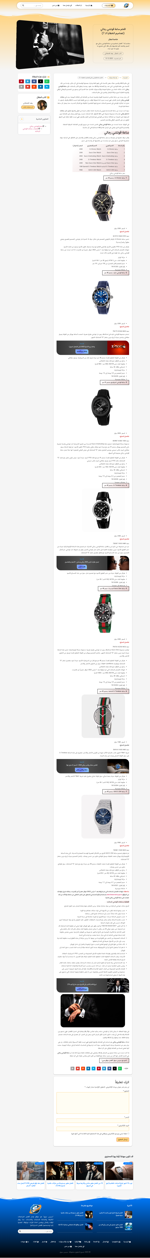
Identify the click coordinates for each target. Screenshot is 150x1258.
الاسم (126, 1117)
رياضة (86, 1242)
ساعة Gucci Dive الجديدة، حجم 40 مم (113, 588)
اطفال (52, 1242)
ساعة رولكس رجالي (81, 770)
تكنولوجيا (115, 1242)
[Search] (23, 5)
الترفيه (77, 1242)
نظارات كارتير (82, 567)
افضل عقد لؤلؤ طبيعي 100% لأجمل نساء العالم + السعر (30, 1184)
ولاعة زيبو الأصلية (82, 351)
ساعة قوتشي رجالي (36, 126)
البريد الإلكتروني (123, 1125)
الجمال (105, 1242)
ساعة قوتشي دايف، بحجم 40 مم (115, 273)
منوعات (23, 1242)
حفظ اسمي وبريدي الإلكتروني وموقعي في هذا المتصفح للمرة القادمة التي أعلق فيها (99, 1134)
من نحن (54, 5)
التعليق (126, 1091)
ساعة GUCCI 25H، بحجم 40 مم (116, 792)
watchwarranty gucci (114, 895)
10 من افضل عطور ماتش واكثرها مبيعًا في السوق (90, 1184)
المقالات (77, 5)
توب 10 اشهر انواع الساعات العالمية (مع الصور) (119, 1184)
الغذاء (35, 1242)
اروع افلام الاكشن (82, 989)
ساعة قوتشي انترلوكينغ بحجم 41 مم (114, 382)
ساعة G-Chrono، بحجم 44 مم (116, 178)
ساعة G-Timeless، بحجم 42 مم (115, 485)
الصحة (95, 1242)
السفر (43, 1242)
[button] (108, 5)
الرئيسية (88, 5)
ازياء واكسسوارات (113, 78)
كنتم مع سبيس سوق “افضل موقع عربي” (114, 1060)
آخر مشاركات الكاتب (28, 107)
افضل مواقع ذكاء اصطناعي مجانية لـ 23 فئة (70, 1225)
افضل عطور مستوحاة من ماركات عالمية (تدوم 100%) (60, 1184)
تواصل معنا (66, 5)
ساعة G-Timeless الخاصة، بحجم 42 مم (113, 691)
